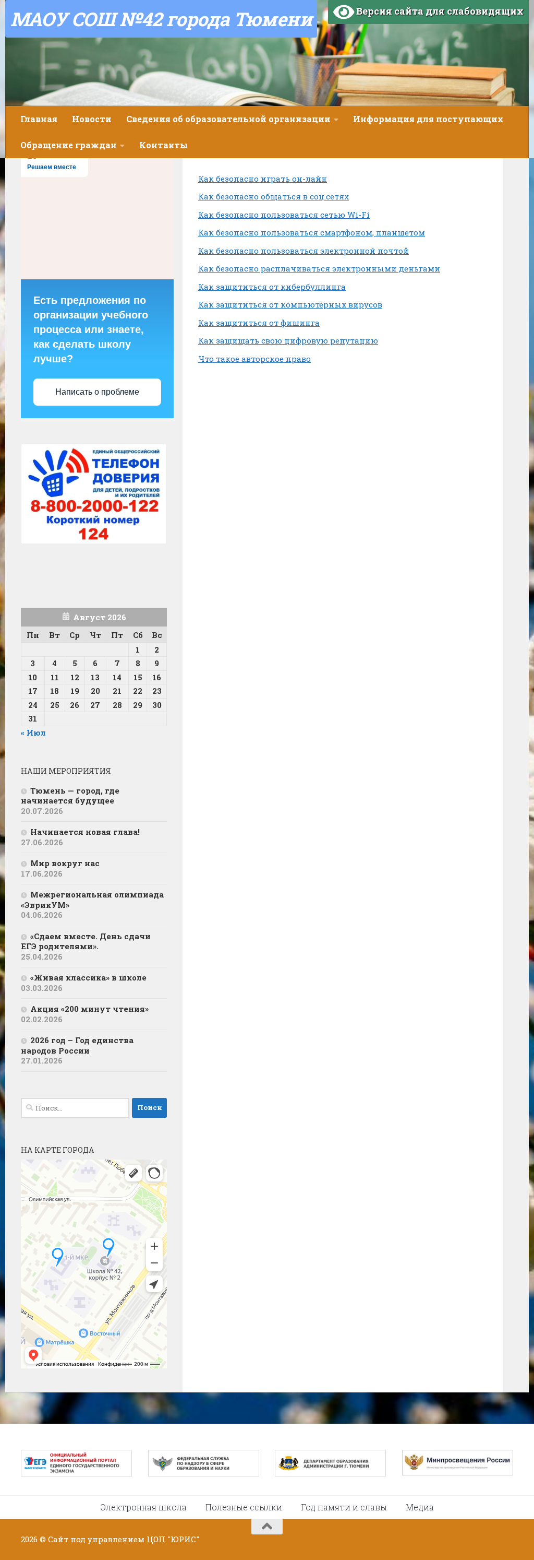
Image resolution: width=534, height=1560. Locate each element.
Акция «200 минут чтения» (90, 1008)
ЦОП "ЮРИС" (173, 1539)
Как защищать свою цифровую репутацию (288, 340)
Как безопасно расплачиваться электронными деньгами (319, 268)
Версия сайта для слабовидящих (439, 11)
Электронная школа (144, 1507)
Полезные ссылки (243, 1507)
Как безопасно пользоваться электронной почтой (303, 250)
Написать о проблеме (97, 391)
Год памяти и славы (344, 1507)
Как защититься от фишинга (259, 322)
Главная (38, 118)
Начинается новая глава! (85, 831)
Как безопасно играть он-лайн (262, 178)
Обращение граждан (68, 144)
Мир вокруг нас (65, 863)
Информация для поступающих (428, 118)
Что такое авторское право (254, 358)
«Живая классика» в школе (88, 977)
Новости (92, 118)
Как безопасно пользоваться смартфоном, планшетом (311, 232)
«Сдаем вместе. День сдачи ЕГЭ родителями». (86, 941)
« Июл (33, 732)
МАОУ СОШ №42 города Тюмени (161, 18)
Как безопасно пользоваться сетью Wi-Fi (284, 214)
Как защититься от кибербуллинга (272, 286)
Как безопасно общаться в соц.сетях (273, 196)
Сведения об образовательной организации (228, 118)
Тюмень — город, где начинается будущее (70, 795)
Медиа (420, 1507)
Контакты (163, 144)
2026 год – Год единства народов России (77, 1045)
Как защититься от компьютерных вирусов (290, 304)
